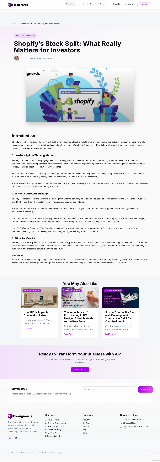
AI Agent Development (54, 426)
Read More (28, 328)
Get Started (144, 5)
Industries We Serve (86, 4)
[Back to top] (150, 453)
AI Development (52, 420)
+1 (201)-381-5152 (129, 423)
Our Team (87, 423)
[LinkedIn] (10, 438)
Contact (86, 433)
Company (103, 4)
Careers (86, 426)
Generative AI (51, 433)
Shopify (26, 148)
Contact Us (78, 370)
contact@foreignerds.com (132, 419)
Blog (16, 24)
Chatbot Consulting (53, 430)
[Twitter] (16, 438)
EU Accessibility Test (53, 436)
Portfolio (116, 4)
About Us (87, 420)
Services (69, 4)
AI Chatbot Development (55, 423)
